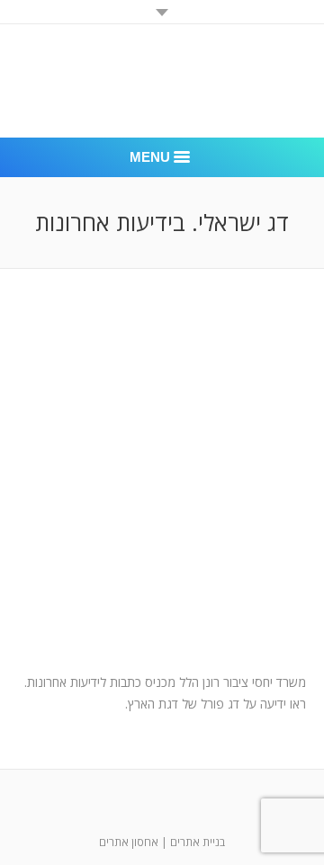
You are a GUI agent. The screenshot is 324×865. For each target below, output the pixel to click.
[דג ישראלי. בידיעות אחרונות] (162, 488)
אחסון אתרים (128, 842)
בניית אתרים (197, 842)
